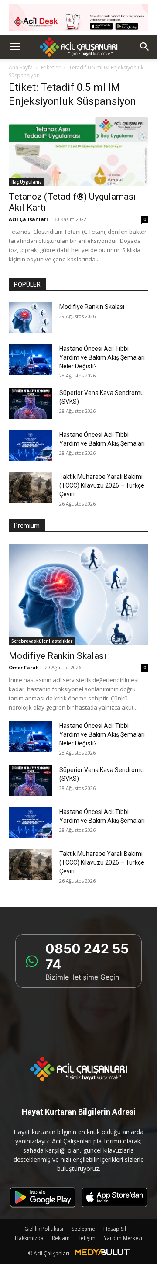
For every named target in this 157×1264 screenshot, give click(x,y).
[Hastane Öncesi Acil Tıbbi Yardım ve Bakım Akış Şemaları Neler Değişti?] (30, 359)
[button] (15, 47)
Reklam (61, 1238)
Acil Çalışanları (28, 219)
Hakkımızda (29, 1238)
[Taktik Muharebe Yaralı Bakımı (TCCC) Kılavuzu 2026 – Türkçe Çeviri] (30, 487)
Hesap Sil (114, 1229)
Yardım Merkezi (123, 1238)
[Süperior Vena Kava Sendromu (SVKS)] (30, 403)
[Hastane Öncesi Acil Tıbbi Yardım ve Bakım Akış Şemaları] (30, 445)
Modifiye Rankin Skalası (91, 306)
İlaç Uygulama (26, 182)
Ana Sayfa (21, 67)
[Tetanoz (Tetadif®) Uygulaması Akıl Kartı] (78, 151)
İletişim (87, 1238)
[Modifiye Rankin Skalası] (30, 317)
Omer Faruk (24, 667)
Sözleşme (83, 1229)
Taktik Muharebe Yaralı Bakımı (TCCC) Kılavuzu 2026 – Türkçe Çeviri (101, 485)
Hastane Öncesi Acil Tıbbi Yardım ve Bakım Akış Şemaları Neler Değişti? (102, 357)
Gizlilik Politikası (43, 1229)
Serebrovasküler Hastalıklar (41, 641)
